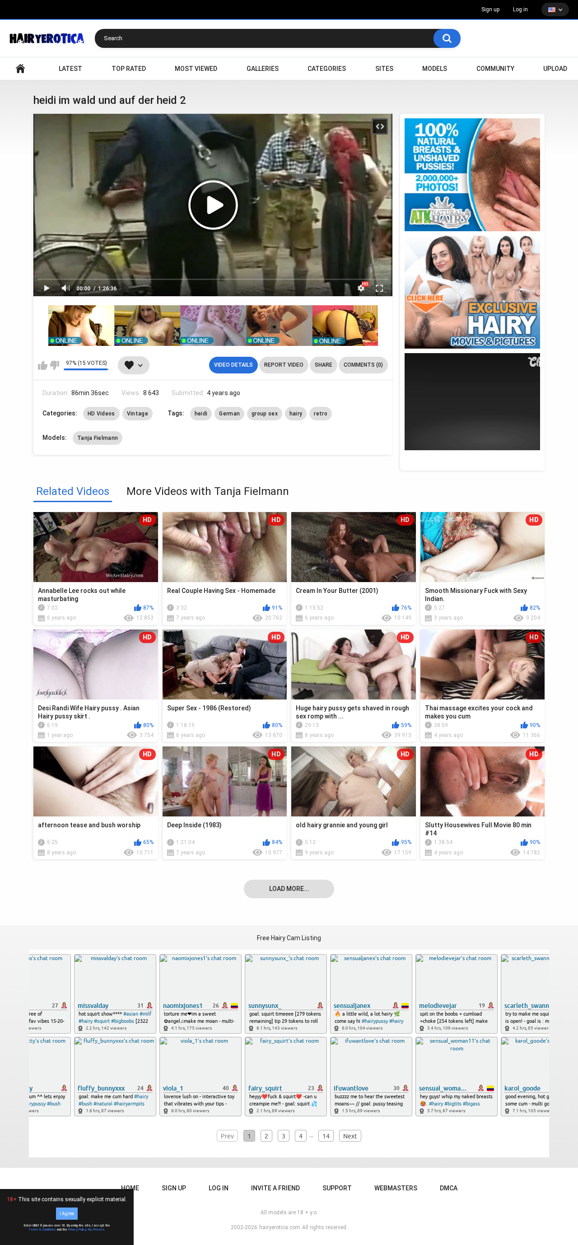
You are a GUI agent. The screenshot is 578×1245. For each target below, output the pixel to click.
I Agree (67, 1213)
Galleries (263, 68)
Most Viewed (196, 68)
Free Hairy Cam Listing (289, 938)
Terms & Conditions (42, 1229)
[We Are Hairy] (472, 292)
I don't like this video (54, 365)
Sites (384, 68)
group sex (265, 413)
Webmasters (395, 1188)
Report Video (283, 365)
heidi (201, 413)
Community (495, 68)
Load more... (289, 888)
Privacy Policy (77, 1229)
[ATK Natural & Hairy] (472, 174)
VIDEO (20, 68)
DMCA (448, 1188)
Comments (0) (363, 365)
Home (130, 1188)
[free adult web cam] (213, 325)
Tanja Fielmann (97, 438)
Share (323, 365)
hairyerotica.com (279, 1227)
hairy (296, 413)
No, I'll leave (96, 1229)
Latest (70, 68)
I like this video (42, 365)
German (229, 413)
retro (320, 413)
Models (434, 68)
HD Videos (101, 413)
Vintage (137, 413)
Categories (327, 68)
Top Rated (129, 68)
